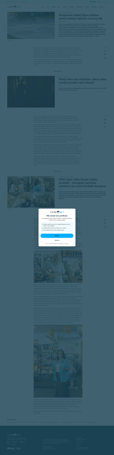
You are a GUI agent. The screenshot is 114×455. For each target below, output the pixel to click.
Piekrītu (57, 235)
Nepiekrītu (57, 240)
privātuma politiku (61, 220)
